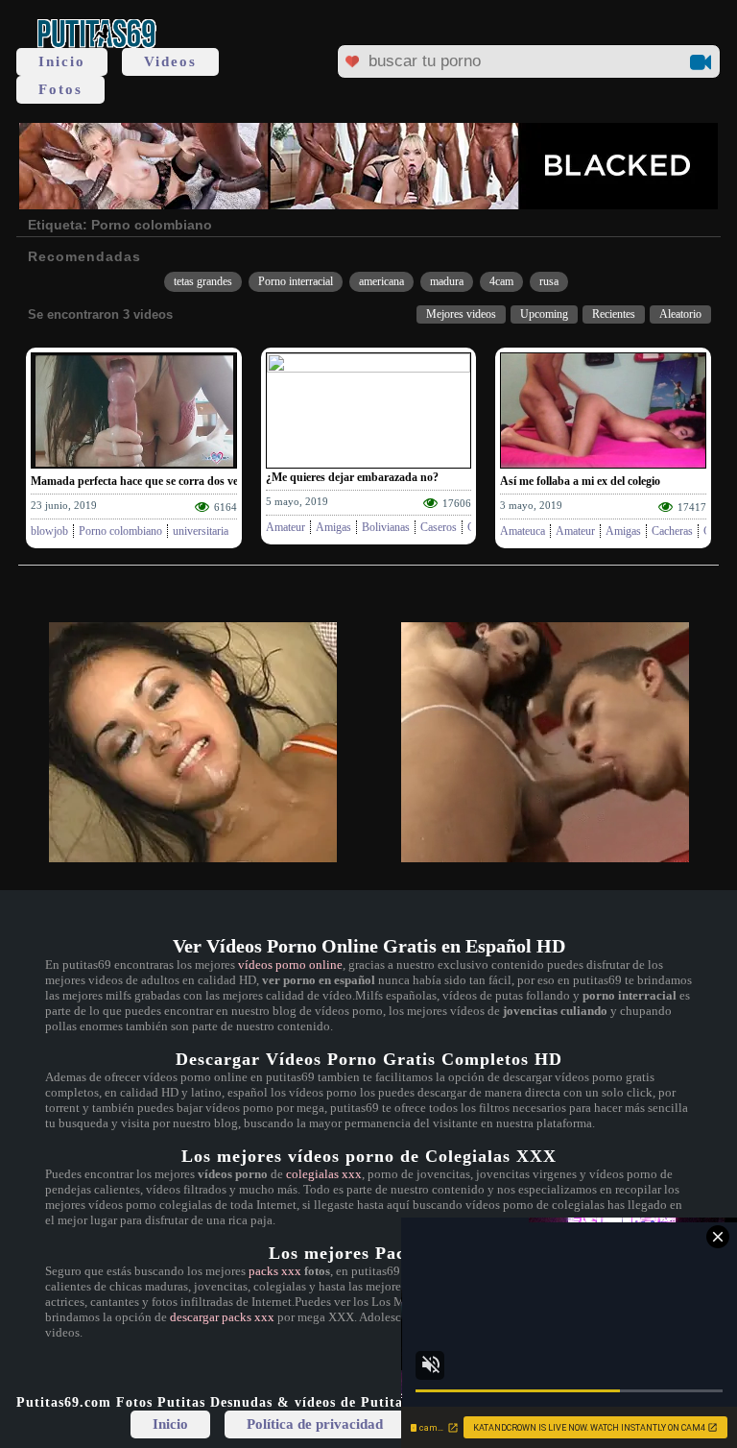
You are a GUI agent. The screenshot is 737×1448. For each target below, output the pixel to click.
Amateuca (522, 531)
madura (447, 281)
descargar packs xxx (222, 1317)
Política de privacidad (315, 1424)
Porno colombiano (120, 531)
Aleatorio (680, 314)
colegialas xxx (324, 1174)
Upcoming (544, 314)
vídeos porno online (290, 964)
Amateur (285, 527)
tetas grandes (203, 281)
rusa (549, 281)
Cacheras (672, 531)
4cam (501, 281)
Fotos (60, 89)
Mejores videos (461, 314)
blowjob (49, 531)
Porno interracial (295, 281)
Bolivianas (386, 527)
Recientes (613, 314)
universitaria (200, 531)
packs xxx (275, 1271)
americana (381, 281)
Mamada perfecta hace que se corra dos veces (141, 481)
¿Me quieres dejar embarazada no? (352, 477)
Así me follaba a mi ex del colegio (580, 481)
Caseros (438, 527)
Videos (170, 61)
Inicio (61, 61)
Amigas (333, 527)
